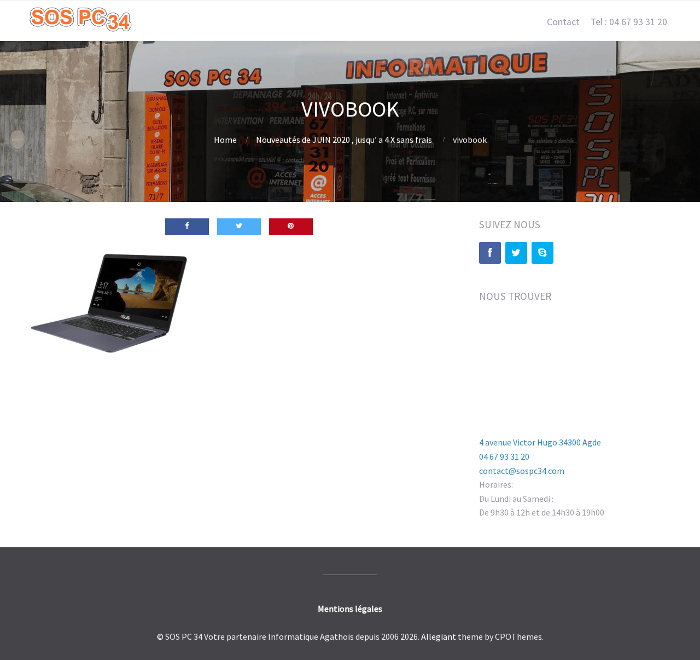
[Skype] (542, 253)
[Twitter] (516, 253)
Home (225, 139)
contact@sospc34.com (521, 470)
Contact (563, 22)
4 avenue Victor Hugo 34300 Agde (540, 442)
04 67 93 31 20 (504, 456)
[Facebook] (490, 253)
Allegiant (438, 636)
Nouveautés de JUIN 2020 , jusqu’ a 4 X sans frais (344, 139)
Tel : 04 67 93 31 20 (629, 22)
